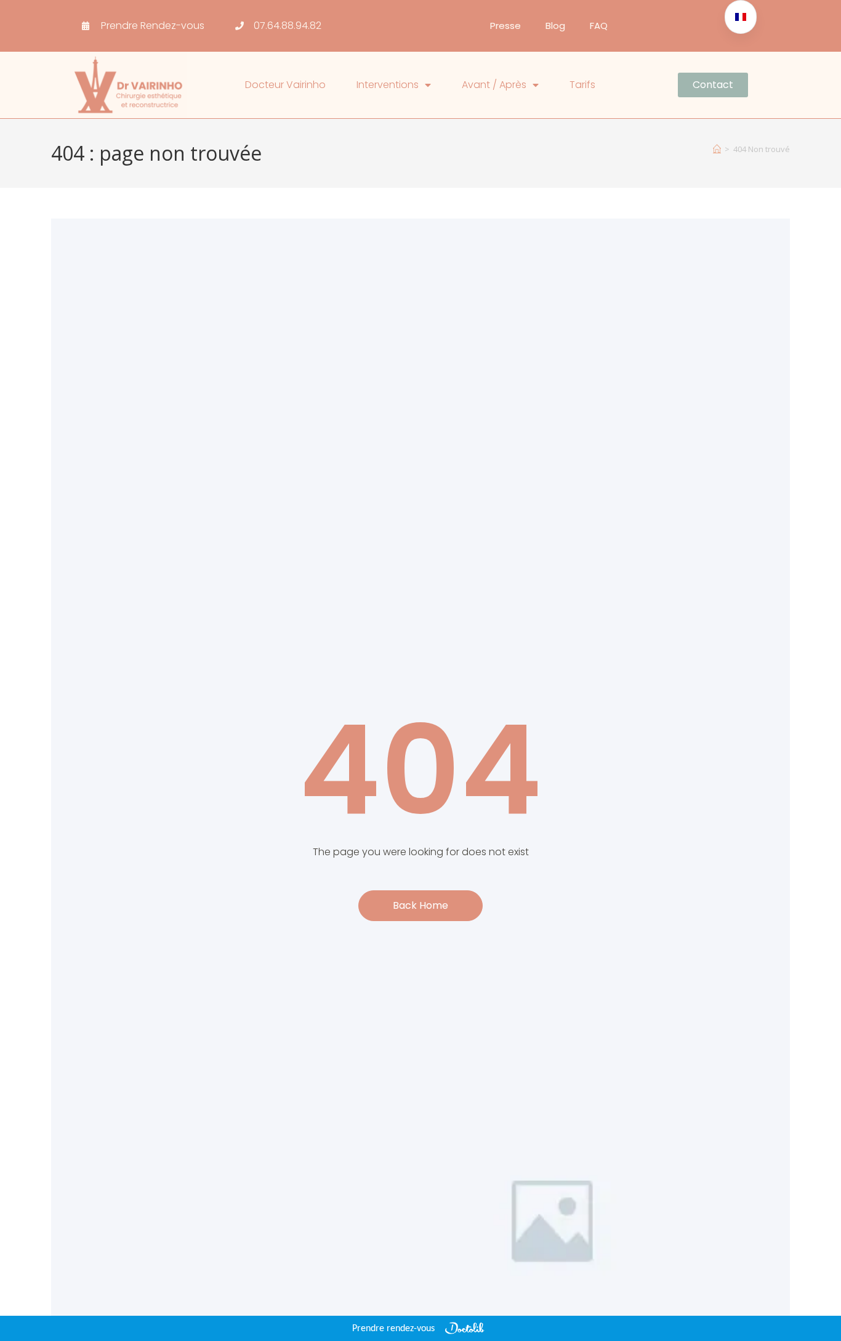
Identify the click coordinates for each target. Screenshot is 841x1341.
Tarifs (582, 85)
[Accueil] (717, 149)
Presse (505, 25)
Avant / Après (494, 85)
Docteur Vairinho (285, 85)
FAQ (599, 25)
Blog (555, 25)
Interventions (387, 85)
